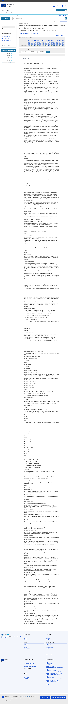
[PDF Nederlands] (53, 44)
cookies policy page (25, 696)
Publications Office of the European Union (53, 683)
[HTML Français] (40, 42)
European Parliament (50, 662)
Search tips (16, 20)
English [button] (65, 5)
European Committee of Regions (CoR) (53, 674)
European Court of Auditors (51, 670)
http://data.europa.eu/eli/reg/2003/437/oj (29, 33)
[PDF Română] (57, 44)
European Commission (50, 666)
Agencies (47, 684)
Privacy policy (26, 677)
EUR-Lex (5, 11)
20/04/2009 (8, 55)
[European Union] (4, 660)
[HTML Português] (56, 42)
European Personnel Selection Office (52, 681)
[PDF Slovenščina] (60, 44)
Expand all (57, 35)
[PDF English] (39, 44)
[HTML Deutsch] (34, 42)
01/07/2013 (8, 53)
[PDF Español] (29, 44)
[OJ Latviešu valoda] (46, 46)
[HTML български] (28, 42)
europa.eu (10, 661)
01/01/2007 (8, 57)
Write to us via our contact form (29, 664)
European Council (49, 663)
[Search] (66, 18)
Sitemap (25, 639)
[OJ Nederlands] (53, 46)
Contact (25, 638)
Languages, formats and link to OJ (27, 37)
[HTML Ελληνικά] (37, 42)
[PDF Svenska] (64, 44)
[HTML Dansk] (32, 42)
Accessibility (26, 647)
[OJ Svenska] (64, 46)
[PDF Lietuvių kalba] (48, 44)
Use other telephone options (29, 663)
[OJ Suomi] (62, 46)
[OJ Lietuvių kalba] (48, 46)
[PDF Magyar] (50, 44)
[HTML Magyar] (50, 42)
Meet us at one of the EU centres (30, 666)
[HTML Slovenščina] (60, 42)
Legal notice (26, 644)
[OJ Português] (56, 46)
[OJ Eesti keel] (36, 46)
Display (48, 51)
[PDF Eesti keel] (36, 44)
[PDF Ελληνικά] (37, 44)
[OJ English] (39, 46)
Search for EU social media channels (30, 671)
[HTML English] (39, 42)
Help (61, 15)
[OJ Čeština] (31, 46)
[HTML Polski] (54, 42)
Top (21, 626)
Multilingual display (24, 49)
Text (4, 26)
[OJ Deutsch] (34, 46)
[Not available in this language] (42, 42)
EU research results (49, 647)
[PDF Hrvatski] (43, 44)
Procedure (4, 31)
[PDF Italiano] (45, 44)
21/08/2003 (8, 60)
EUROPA (3, 15)
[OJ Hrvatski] (43, 46)
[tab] (42, 38)
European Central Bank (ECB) (51, 669)
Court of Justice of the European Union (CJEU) (54, 667)
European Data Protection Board (52, 680)
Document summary (6, 33)
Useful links (48, 639)
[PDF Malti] (51, 44)
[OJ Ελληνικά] (37, 46)
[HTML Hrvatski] (43, 42)
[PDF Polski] (54, 44)
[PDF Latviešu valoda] (46, 44)
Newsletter (48, 638)
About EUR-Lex (48, 636)
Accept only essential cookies (58, 697)
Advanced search (63, 20)
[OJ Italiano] (45, 46)
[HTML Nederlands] (53, 42)
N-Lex (47, 652)
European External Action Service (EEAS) (53, 671)
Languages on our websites (29, 675)
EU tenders (48, 645)
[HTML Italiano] (45, 42)
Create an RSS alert (8, 45)
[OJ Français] (40, 46)
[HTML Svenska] (64, 42)
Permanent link (7, 38)
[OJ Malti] (51, 46)
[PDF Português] (56, 44)
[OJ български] (28, 46)
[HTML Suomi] (62, 42)
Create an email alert (8, 44)
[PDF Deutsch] (34, 44)
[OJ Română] (57, 46)
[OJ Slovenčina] (59, 46)
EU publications (49, 650)
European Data (48, 644)
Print (65, 15)
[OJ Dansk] (32, 46)
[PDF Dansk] (32, 44)
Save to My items (7, 42)
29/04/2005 (8, 58)
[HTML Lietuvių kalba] (48, 42)
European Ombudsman (50, 677)
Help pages (26, 636)
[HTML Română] (57, 42)
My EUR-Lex (57, 5)
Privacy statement (27, 648)
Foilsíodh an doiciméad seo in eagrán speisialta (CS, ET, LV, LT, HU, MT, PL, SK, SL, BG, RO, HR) (37, 30)
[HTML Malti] (51, 42)
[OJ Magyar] (50, 46)
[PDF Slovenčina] (59, 44)
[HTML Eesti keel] (36, 42)
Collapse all (63, 35)
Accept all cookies (45, 697)
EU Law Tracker (49, 654)
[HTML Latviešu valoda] (46, 42)
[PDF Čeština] (31, 44)
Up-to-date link (7, 36)
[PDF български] (28, 44)
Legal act (9, 62)
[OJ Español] (29, 46)
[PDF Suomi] (62, 44)
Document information (7, 28)
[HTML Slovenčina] (59, 42)
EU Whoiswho (48, 648)
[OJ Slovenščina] (60, 46)
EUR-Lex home (8, 15)
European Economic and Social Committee (54, 673)
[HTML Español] (29, 42)
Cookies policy (26, 645)
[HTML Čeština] (31, 42)
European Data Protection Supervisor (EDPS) (54, 678)
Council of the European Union (51, 664)
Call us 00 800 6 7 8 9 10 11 (29, 662)
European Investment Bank (51, 676)
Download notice (7, 40)
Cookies (25, 680)
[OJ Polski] (54, 46)
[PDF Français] (40, 44)
